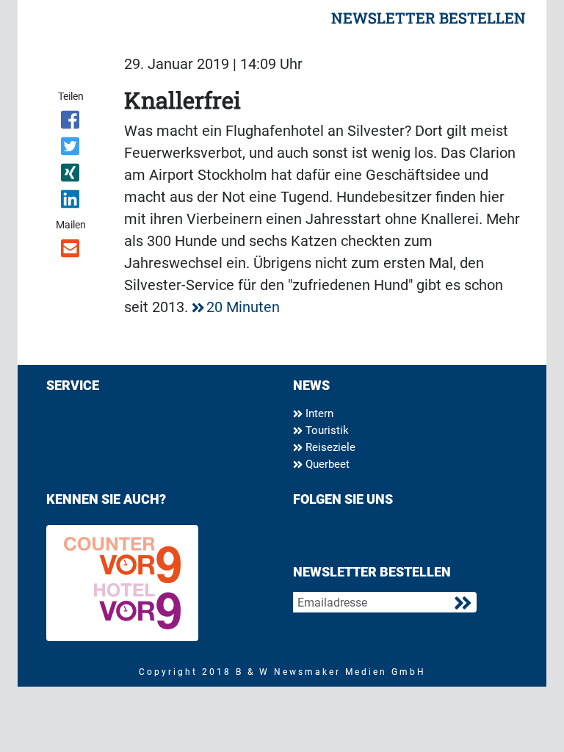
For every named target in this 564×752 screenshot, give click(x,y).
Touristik (326, 430)
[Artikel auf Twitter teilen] (71, 149)
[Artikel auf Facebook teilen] (71, 122)
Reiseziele (329, 447)
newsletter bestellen (428, 17)
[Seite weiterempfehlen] (71, 251)
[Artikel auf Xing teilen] (71, 175)
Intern (318, 413)
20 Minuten (243, 307)
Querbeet (326, 464)
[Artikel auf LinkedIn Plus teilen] (71, 202)
